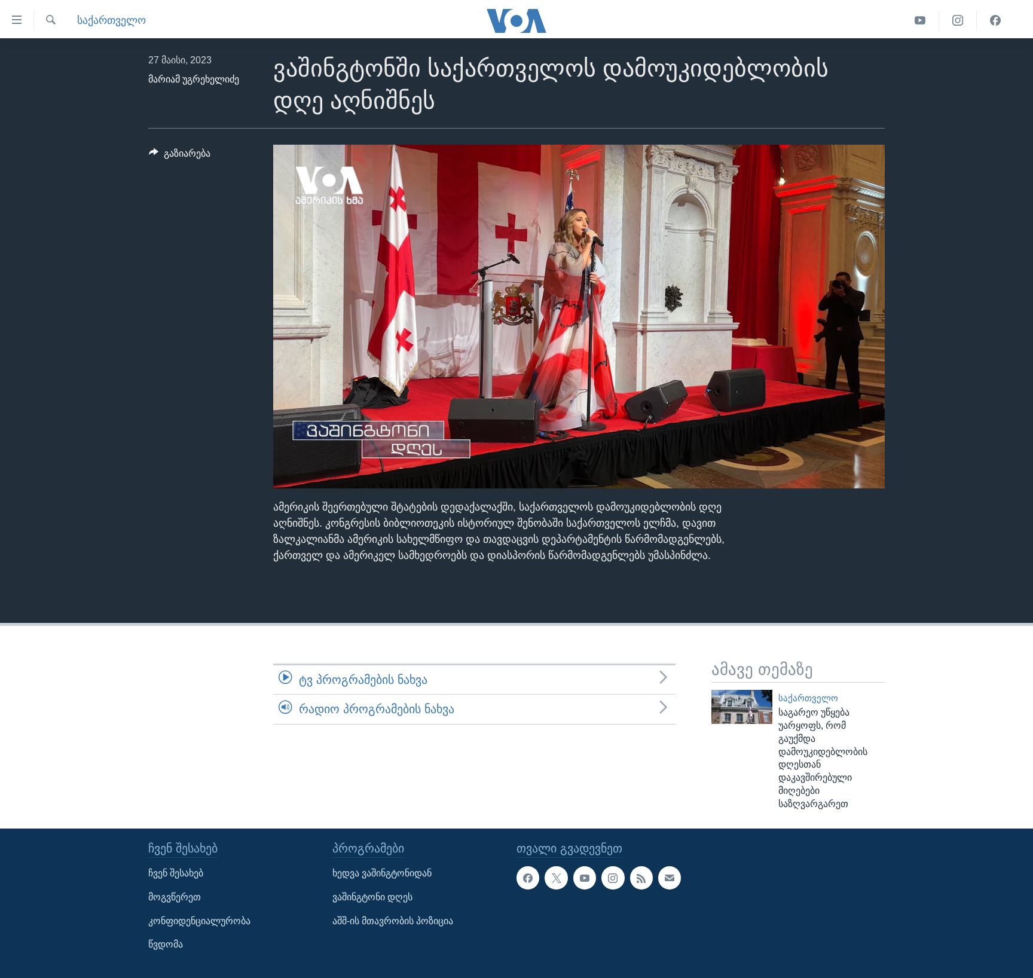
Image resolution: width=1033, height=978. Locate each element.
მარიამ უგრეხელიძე (193, 79)
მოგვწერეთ (174, 897)
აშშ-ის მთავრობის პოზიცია (392, 920)
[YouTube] (920, 20)
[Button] (179, 156)
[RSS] (641, 877)
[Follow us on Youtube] (584, 877)
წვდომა (165, 944)
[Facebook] (995, 20)
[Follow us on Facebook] (527, 877)
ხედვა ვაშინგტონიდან (382, 873)
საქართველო (111, 20)
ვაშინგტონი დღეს (372, 897)
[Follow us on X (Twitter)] (556, 877)
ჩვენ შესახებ (175, 873)
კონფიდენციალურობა (199, 920)
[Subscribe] (669, 877)
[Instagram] (958, 20)
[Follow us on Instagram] (612, 877)
